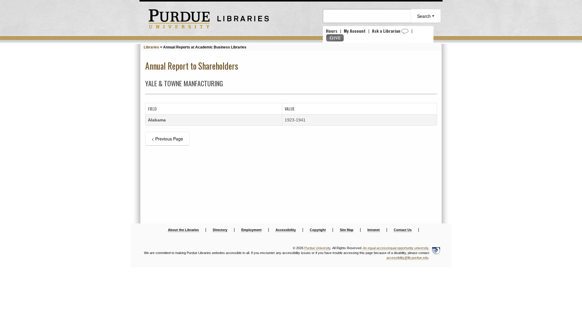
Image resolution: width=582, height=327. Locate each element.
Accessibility (286, 230)
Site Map (346, 230)
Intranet (373, 230)
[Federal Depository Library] (436, 253)
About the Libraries (183, 230)
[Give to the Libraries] (335, 37)
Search (424, 16)
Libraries (151, 47)
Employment (251, 230)
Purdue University (317, 248)
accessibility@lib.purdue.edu (407, 257)
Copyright (318, 230)
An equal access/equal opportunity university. (396, 248)
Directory (220, 230)
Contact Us (403, 230)
